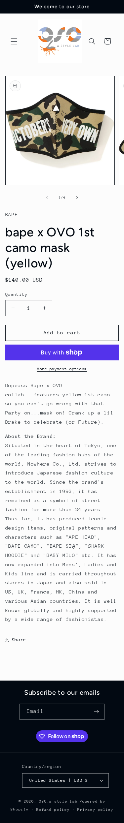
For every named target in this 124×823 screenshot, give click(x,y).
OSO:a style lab (58, 801)
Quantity (16, 294)
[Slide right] (77, 198)
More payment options (62, 369)
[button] (13, 41)
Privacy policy (95, 810)
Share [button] (19, 639)
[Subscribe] (96, 712)
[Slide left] (47, 198)
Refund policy (53, 810)
